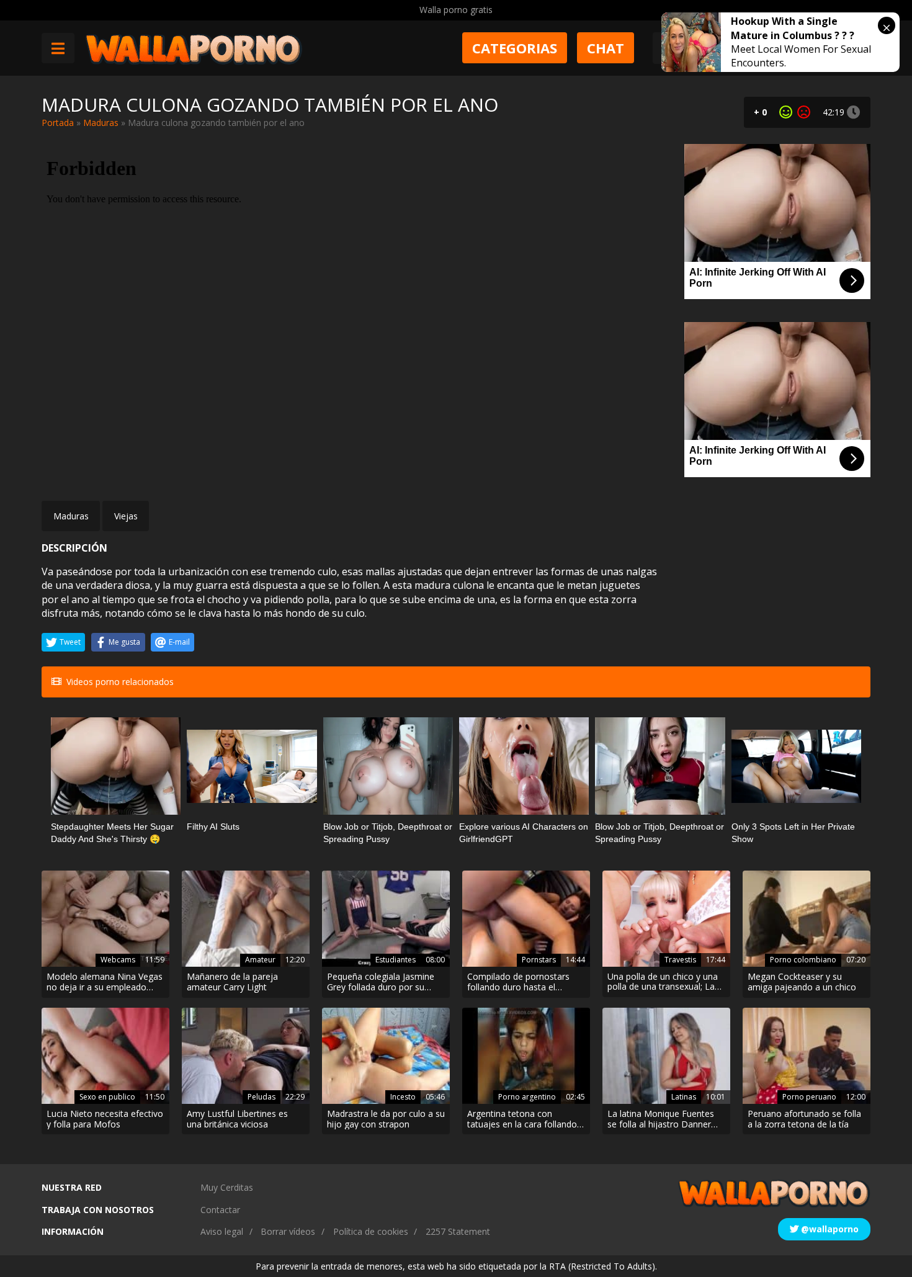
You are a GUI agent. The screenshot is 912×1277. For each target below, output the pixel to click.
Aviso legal (221, 1231)
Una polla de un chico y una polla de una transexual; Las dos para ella (663, 982)
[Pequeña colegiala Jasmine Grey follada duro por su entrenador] (386, 919)
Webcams (118, 959)
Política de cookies (370, 1231)
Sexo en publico (107, 1096)
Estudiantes (395, 959)
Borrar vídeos (288, 1231)
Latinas (683, 1096)
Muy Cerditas (226, 1187)
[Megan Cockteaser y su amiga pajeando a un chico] (806, 919)
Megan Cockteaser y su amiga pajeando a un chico (802, 982)
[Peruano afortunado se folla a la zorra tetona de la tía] (806, 1056)
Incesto (403, 1096)
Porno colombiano (803, 959)
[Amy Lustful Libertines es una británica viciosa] (246, 1056)
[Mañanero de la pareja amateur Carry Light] (246, 919)
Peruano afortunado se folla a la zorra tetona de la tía (804, 1119)
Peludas (261, 1096)
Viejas (126, 516)
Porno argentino (527, 1096)
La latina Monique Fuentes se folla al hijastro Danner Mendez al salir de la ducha (661, 1119)
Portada (58, 122)
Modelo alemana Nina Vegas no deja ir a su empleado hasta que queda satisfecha (105, 982)
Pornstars (539, 959)
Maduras (100, 122)
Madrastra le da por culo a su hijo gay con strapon (386, 1119)
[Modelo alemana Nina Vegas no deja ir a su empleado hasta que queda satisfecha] (105, 919)
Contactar (220, 1210)
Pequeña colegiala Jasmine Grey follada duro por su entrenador (380, 982)
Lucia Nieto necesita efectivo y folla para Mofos (105, 1119)
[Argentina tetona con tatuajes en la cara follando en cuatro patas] (526, 1056)
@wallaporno (828, 1229)
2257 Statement (458, 1231)
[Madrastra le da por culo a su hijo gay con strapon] (386, 1056)
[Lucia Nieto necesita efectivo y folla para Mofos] (105, 1056)
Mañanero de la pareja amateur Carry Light (232, 982)
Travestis (680, 959)
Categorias (514, 47)
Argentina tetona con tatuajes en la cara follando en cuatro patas (522, 1119)
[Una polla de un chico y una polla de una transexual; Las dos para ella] (666, 918)
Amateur (260, 959)
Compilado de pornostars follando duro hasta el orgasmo (518, 982)
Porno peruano (809, 1096)
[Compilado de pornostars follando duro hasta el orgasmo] (526, 919)
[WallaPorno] (193, 48)
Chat (605, 47)
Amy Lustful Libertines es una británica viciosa (237, 1119)
